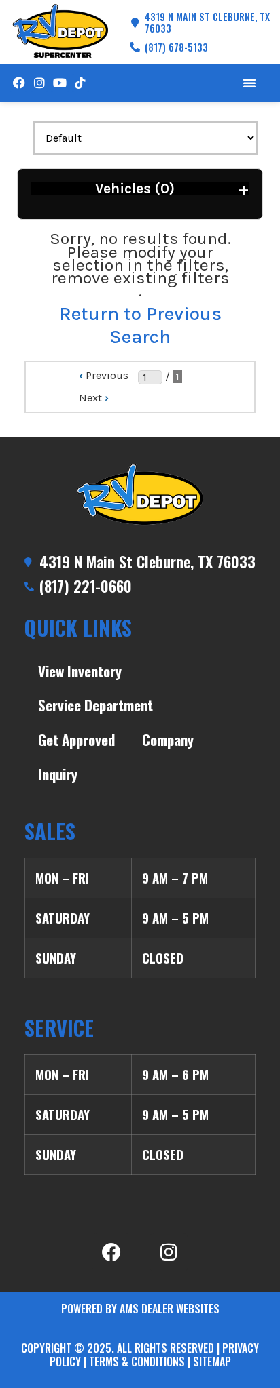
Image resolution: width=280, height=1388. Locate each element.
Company (168, 739)
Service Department (95, 704)
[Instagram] (39, 82)
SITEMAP (212, 1361)
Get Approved (76, 739)
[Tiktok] (80, 82)
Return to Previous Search (140, 325)
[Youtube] (59, 82)
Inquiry (57, 774)
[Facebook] (18, 82)
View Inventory (80, 670)
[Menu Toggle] (249, 83)
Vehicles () (172, 188)
